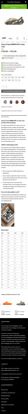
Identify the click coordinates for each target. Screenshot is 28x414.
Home (2, 42)
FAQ (2, 407)
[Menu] (2, 2)
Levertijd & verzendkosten (8, 392)
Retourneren (4, 389)
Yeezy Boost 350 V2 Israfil (19, 312)
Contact (3, 410)
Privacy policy (5, 398)
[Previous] (3, 21)
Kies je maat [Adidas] (6, 74)
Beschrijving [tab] (5, 116)
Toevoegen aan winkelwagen (13, 91)
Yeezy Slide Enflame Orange (5, 312)
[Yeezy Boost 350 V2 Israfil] (21, 303)
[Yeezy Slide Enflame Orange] (7, 303)
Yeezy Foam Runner (21, 42)
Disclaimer (4, 401)
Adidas (8, 42)
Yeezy (12, 42)
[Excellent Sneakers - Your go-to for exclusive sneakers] (14, 2)
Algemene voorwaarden (7, 404)
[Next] (24, 21)
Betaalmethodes (5, 395)
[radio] (2, 77)
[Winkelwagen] (25, 2)
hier (3, 58)
